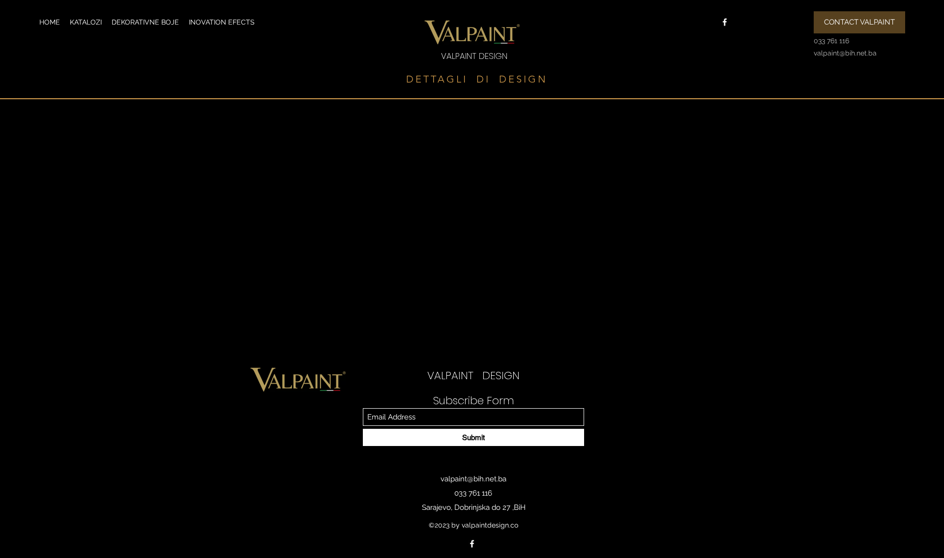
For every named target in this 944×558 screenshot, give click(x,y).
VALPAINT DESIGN (474, 56)
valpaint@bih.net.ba (473, 478)
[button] (86, 22)
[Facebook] (725, 22)
